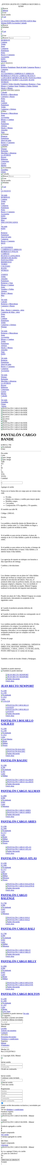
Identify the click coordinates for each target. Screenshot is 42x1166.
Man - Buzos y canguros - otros (12, 310)
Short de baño (21, 67)
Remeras (4, 67)
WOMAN (5, 270)
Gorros (3, 392)
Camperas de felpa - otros (10, 312)
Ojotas (3, 404)
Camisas (4, 199)
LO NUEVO (6, 21)
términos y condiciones (15, 1109)
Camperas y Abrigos (8, 325)
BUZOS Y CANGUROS (10, 256)
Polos (3, 210)
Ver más (26, 1013)
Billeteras (4, 387)
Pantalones (12, 67)
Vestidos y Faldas (25, 86)
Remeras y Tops (35, 84)
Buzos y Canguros (8, 212)
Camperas (30, 67)
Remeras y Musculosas (9, 304)
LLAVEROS (6, 383)
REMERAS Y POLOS (9, 76)
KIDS (9, 23)
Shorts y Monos (7, 88)
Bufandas (4, 379)
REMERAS (5, 197)
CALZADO (23, 80)
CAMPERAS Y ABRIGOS (23, 74)
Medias (3, 394)
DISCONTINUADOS (24, 21)
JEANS (31, 80)
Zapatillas (4, 402)
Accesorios (16, 23)
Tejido (10, 84)
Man (34, 21)
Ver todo (4, 195)
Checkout (4, 1145)
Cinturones (5, 389)
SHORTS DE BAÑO (20, 78)
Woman (4, 23)
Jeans (16, 86)
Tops (3, 352)
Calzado (24, 23)
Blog (13, 21)
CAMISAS (23, 76)
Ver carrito (5, 1135)
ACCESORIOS (7, 74)
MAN (3, 243)
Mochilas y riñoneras (8, 381)
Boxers (3, 385)
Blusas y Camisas (7, 86)
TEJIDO (15, 80)
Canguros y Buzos (8, 306)
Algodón (16, 84)
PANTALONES (35, 78)
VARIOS (4, 84)
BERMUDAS (6, 80)
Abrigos (35, 86)
